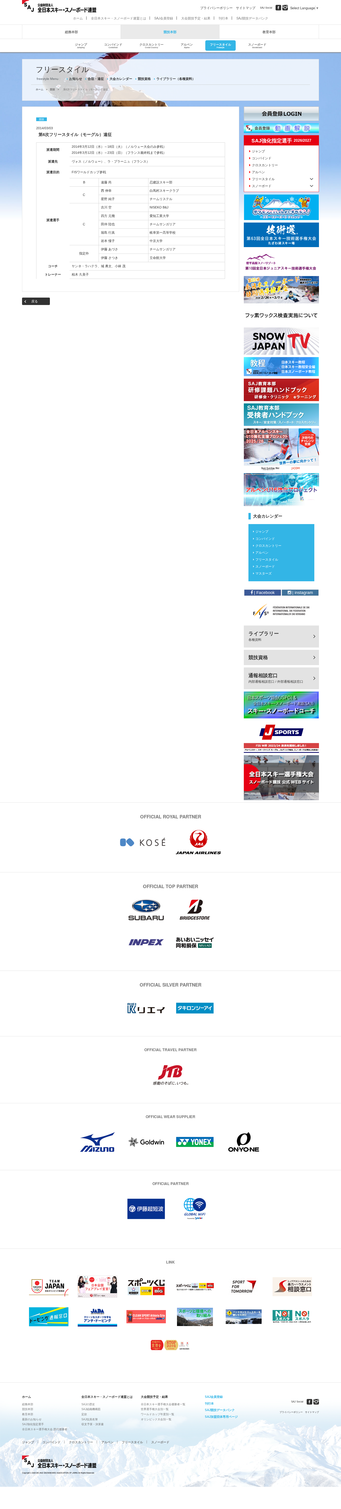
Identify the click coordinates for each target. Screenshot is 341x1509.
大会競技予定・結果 (195, 18)
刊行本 (223, 18)
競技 (52, 89)
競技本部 (170, 31)
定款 (84, 1414)
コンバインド (113, 45)
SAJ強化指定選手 (33, 1424)
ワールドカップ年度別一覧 (157, 1414)
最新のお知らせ (32, 1419)
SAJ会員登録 (163, 18)
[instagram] (285, 7)
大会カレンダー (120, 79)
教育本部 (269, 31)
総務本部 (71, 31)
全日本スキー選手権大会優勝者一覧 (163, 1404)
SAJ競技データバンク (252, 18)
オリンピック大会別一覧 (156, 1419)
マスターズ (263, 573)
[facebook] (278, 7)
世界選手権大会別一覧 (155, 1409)
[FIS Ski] (281, 611)
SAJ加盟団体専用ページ (221, 1416)
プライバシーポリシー (216, 7)
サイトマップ (245, 7)
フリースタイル (220, 45)
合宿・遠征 (96, 79)
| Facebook (264, 592)
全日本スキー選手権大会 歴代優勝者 (44, 1429)
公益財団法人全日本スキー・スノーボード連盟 (59, 1462)
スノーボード (257, 45)
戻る (34, 301)
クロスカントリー (151, 45)
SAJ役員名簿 (89, 1419)
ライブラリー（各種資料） (175, 79)
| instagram (302, 592)
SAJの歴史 (88, 1404)
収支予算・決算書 (92, 1424)
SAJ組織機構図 (90, 1409)
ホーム (78, 18)
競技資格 (144, 79)
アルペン (187, 45)
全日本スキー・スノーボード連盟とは (118, 18)
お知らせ (75, 79)
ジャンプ (81, 45)
